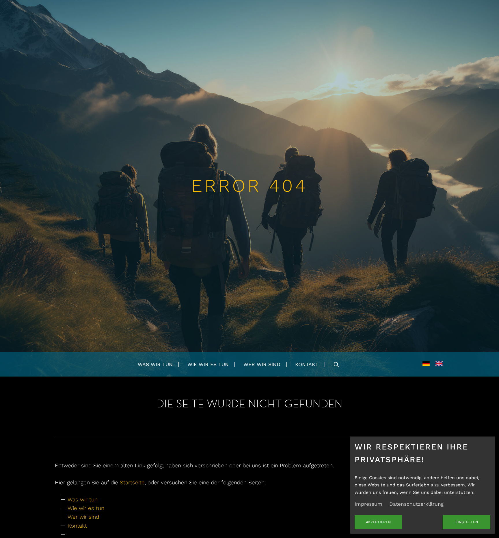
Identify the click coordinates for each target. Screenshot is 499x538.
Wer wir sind (261, 364)
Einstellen (466, 522)
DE (426, 364)
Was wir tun (155, 364)
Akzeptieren (378, 522)
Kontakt (307, 364)
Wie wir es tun (208, 364)
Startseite (132, 482)
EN (439, 364)
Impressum (368, 504)
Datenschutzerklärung (416, 504)
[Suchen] (336, 364)
